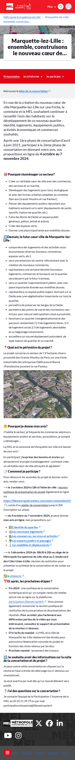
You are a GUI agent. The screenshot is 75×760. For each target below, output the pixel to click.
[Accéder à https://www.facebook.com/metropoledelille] (49, 723)
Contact (40, 752)
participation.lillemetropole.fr (26, 601)
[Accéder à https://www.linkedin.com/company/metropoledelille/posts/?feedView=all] (59, 723)
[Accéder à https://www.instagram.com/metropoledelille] (18, 735)
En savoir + (26, 752)
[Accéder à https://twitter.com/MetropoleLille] (39, 723)
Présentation (11, 76)
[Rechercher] (61, 6)
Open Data (52, 752)
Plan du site (12, 752)
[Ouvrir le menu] (7, 753)
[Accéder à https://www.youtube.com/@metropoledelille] (7, 735)
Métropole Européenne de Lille (21, 17)
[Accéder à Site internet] (18, 723)
